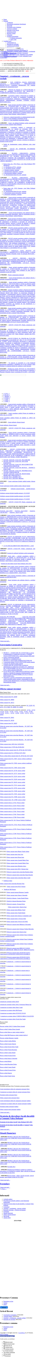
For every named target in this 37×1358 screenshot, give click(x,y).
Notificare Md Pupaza (10, 889)
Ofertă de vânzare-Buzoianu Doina (16, 901)
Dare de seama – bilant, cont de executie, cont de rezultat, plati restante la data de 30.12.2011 (17, 1176)
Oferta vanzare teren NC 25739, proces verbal (12, 770)
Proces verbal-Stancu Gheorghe (8, 1058)
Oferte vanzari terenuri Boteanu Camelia (17, 892)
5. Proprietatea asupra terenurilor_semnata (14, 193)
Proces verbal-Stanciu (6, 1073)
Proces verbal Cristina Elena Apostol (10, 1029)
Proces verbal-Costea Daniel (7, 1052)
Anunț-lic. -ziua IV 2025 (16, 512)
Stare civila (13, 39)
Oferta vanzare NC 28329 (7, 720)
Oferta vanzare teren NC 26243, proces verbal (12, 782)
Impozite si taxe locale (13, 30)
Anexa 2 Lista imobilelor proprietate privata (15, 118)
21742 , (21, 711)
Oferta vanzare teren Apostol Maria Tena (18, 860)
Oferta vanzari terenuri (10, 689)
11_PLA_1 (6, 393)
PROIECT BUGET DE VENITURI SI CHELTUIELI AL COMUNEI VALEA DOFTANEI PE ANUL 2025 (15, 1138)
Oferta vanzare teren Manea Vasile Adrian (17, 851)
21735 (7, 711)
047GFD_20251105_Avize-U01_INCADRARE (16, 460)
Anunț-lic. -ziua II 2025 (21, 511)
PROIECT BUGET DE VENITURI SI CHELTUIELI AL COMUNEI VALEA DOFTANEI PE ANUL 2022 (15, 1150)
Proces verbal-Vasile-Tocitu (7, 1076)
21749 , (31, 711)
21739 (11, 711)
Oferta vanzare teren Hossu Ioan (15, 857)
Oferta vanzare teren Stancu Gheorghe (17, 895)
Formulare (5, 1184)
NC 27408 (7, 707)
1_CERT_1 (6, 401)
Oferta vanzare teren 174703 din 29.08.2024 (12, 747)
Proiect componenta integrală (16, 275)
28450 (1, 714)
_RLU (24, 624)
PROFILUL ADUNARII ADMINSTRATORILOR (17, 660)
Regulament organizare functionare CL (17, 50)
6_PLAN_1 (6, 395)
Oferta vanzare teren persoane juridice (10, 1109)
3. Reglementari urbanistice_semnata (13, 171)
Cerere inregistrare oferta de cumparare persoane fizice (15, 1089)
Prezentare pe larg (8, 1301)
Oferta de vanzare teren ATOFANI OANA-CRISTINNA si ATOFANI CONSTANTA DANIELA (15, 953)
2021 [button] (16, 694)
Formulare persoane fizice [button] (7, 1086)
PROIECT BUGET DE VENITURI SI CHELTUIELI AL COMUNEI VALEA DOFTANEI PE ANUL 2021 (15, 1156)
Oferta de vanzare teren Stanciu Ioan (16, 932)
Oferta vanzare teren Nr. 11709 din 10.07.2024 (12, 753)
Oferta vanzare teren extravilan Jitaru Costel (18, 878)
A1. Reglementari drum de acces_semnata (14, 174)
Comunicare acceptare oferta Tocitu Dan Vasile (13, 1019)
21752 (12, 713)
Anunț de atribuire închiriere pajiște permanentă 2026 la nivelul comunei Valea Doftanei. (17, 123)
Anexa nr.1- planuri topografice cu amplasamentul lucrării (19, 117)
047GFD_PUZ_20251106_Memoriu (13, 478)
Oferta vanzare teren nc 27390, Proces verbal (12, 817)
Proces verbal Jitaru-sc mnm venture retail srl (12, 1032)
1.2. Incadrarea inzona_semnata (12, 168)
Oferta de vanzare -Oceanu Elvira (16, 904)
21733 (33, 710)
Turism (5, 1303)
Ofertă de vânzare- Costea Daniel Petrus (17, 898)
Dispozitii (9, 25)
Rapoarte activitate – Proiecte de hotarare (14, 1210)
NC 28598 (20, 707)
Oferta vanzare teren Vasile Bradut (16, 913)
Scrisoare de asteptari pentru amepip (13, 663)
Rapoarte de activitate (13, 44)
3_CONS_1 (6, 398)
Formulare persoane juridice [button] (22, 1086)
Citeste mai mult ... (5, 641)
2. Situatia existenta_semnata (11, 170)
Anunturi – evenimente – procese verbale (14, 1208)
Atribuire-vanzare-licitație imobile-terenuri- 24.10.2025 (15, 496)
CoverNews (21, 1333)
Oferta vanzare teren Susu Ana (14, 854)
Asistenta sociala (11, 32)
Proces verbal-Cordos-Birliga (8, 1041)
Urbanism (9, 35)
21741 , (16, 711)
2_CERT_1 (6, 399)
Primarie (5, 21)
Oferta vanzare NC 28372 (7, 702)
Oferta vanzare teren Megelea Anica (16, 866)
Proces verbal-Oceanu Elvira (8, 1055)
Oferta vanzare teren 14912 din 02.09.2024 (12, 744)
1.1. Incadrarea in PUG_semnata (12, 167)
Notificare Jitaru (7, 880)
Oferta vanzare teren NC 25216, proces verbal (12, 776)
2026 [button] (1, 694)
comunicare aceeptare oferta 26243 (9, 1001)
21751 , (7, 713)
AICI (27, 71)
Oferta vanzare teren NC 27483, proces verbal (12, 767)
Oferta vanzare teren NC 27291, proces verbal (12, 794)
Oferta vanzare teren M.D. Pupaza (16, 886)
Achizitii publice (18, 51)
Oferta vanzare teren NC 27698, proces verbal (12, 797)
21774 (31, 713)
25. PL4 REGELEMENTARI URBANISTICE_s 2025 (18, 545)
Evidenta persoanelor (12, 36)
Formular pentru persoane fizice (8, 1095)
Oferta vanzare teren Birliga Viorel (16, 910)
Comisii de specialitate (13, 45)
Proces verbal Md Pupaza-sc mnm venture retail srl (14, 1035)
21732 (29, 710)
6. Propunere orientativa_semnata (12, 194)
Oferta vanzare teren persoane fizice (9, 1098)
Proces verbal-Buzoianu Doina (8, 1064)
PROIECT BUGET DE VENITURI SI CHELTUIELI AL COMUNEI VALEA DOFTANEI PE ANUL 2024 (15, 1144)
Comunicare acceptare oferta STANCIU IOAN (13, 1013)
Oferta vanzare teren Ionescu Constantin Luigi (18, 915)
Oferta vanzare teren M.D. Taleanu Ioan (17, 869)
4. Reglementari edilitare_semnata (12, 173)
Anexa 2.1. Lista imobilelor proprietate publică (16, 120)
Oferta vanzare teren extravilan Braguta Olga (12, 883)
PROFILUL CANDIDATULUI (12, 659)
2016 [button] (25, 694)
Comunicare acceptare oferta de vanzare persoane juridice (15, 1103)
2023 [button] (9, 694)
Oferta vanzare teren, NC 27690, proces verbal (12, 800)
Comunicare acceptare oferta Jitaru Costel (11, 1007)
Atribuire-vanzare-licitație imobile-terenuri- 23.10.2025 (15, 493)
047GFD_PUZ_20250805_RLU (12, 477)
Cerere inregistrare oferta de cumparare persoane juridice (15, 1100)
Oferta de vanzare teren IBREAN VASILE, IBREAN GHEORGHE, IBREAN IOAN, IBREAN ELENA (17, 948)
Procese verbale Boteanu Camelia (9, 1038)
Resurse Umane (11, 33)
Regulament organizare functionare (16, 24)
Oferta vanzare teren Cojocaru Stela (16, 918)
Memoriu (19, 624)
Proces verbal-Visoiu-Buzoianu (8, 1049)
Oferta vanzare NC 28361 (7, 717)
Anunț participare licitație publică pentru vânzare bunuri (15, 486)
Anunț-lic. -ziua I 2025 (6, 511)
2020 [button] (19, 694)
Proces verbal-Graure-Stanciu (8, 1044)
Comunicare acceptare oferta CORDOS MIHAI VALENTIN (17, 1016)
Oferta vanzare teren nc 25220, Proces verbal (12, 808)
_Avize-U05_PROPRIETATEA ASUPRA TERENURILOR (17, 622)
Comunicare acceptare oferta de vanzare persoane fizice (15, 1092)
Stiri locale (6, 1216)
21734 (2, 711)
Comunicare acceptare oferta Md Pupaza (11, 1010)
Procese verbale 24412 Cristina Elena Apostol (12, 1026)
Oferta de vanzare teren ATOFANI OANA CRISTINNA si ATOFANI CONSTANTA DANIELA (15, 957)
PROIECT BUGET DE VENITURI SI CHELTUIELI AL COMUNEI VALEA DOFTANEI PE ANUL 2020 (15, 1162)
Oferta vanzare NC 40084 (7, 699)
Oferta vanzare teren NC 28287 (8, 723)
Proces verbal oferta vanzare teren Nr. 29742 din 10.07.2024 (16, 756)
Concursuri (25, 53)
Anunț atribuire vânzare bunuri (16, 422)
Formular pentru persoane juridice (9, 1106)
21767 (22, 713)
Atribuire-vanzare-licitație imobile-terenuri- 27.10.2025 (15, 499)
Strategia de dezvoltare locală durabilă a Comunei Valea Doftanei (17, 1117)
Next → (4, 1189)
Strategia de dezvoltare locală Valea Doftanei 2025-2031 (16, 563)
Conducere (10, 22)
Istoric (5, 1304)
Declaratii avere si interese (14, 27)
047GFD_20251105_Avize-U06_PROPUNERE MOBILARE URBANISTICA (16, 474)
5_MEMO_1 (6, 396)
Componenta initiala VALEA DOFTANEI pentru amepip (19, 662)
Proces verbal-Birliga (5, 1061)
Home (5, 19)
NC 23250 (29, 705)
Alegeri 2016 (7, 1217)
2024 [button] (7, 694)
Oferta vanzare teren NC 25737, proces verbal (12, 773)
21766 (17, 713)
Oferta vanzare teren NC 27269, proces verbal (12, 791)
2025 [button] (4, 694)
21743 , (26, 711)
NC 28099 (13, 707)
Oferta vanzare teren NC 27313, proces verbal (12, 785)
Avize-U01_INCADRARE (7, 616)
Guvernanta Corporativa (6, 51)
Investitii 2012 (11, 1166)
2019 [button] (22, 694)
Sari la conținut (4, 1334)
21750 (2, 713)
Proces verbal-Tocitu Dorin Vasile (9, 1047)
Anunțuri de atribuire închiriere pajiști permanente (20, 553)
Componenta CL (11, 42)
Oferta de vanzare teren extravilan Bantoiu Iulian (20, 872)
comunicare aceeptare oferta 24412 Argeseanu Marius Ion (15, 1004)
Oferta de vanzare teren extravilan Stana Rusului (20, 875)
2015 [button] (28, 694)
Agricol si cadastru (12, 28)
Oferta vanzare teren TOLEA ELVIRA (17, 921)
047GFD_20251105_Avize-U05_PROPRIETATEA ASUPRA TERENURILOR (17, 471)
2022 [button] (12, 694)
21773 (27, 713)
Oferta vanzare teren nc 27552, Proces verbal (12, 802)
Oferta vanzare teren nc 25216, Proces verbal (12, 805)
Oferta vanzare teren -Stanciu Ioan (17, 907)
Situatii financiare (8, 1133)
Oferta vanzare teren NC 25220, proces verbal (12, 779)
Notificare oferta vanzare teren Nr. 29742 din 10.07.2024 (15, 750)
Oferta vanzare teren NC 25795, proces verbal (12, 788)
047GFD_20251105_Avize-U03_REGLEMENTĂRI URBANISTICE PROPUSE (18, 465)
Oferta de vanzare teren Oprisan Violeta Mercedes (20, 929)
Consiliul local (7, 41)
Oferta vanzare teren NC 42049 (8, 696)
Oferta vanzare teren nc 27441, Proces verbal (12, 811)
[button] (7, 1336)
